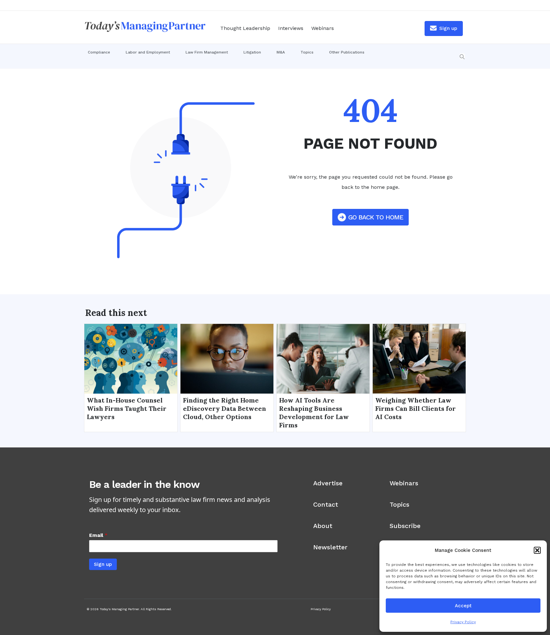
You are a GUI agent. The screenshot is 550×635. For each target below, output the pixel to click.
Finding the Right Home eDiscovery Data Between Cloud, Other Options (224, 408)
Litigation (252, 52)
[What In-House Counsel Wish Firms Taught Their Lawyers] (130, 358)
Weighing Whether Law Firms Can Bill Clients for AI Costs (415, 408)
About (322, 526)
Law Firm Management (207, 52)
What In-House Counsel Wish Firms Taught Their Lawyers (126, 408)
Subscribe (405, 526)
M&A (281, 52)
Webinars (322, 28)
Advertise (327, 483)
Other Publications (346, 52)
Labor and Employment (148, 52)
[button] (537, 550)
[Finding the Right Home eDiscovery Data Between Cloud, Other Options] (226, 358)
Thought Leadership (245, 28)
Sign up (103, 564)
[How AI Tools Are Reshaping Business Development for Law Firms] (323, 358)
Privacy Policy (463, 622)
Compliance (99, 52)
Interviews (290, 28)
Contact (325, 504)
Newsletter (330, 547)
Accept (463, 606)
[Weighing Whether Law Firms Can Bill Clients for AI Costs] (419, 358)
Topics (307, 52)
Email (98, 535)
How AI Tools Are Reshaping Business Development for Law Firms (314, 412)
